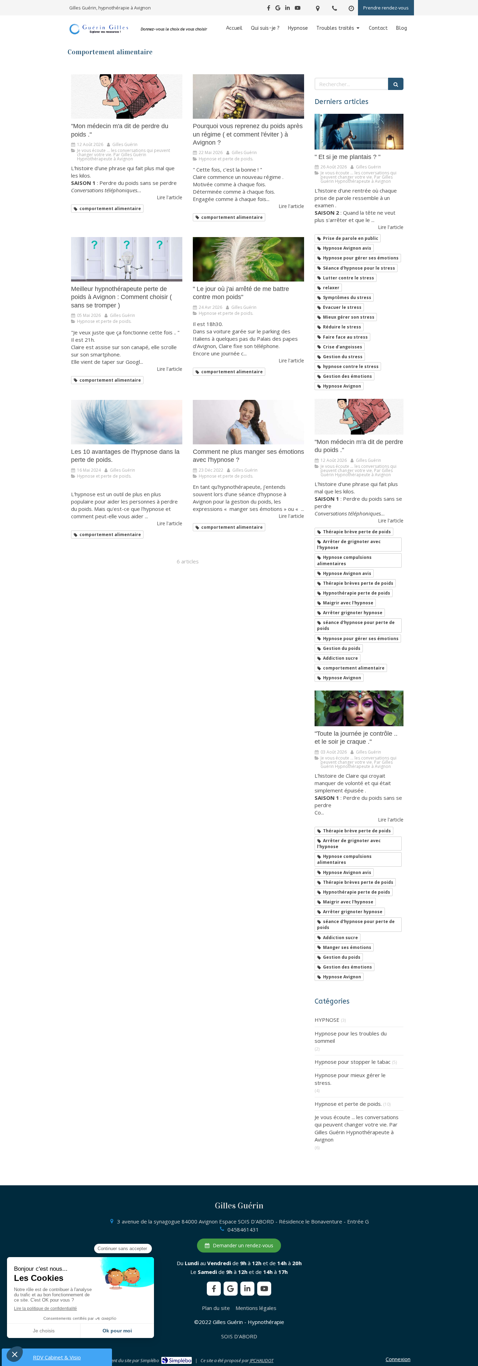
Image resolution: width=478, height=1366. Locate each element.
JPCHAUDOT (261, 1360)
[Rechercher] (395, 84)
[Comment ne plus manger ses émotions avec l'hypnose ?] (248, 422)
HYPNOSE (327, 1019)
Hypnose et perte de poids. (348, 1103)
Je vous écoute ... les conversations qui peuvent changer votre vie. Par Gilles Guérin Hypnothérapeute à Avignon (357, 1128)
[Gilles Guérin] (99, 33)
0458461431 (243, 1229)
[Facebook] (268, 9)
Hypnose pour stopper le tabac (353, 1061)
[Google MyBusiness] (277, 9)
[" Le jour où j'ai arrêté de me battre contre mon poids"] (248, 259)
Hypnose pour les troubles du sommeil (351, 1037)
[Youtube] (298, 9)
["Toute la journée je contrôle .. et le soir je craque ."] (359, 708)
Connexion (398, 1358)
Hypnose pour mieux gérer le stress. (350, 1079)
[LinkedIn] (287, 9)
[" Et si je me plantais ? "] (359, 132)
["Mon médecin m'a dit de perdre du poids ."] (126, 96)
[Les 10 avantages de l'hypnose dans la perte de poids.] (126, 422)
